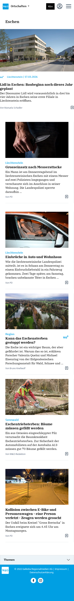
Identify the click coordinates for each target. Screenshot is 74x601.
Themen (9, 559)
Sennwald (11, 420)
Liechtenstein (15, 76)
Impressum (61, 569)
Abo (50, 6)
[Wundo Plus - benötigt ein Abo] (2, 77)
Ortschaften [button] (19, 6)
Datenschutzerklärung (42, 572)
